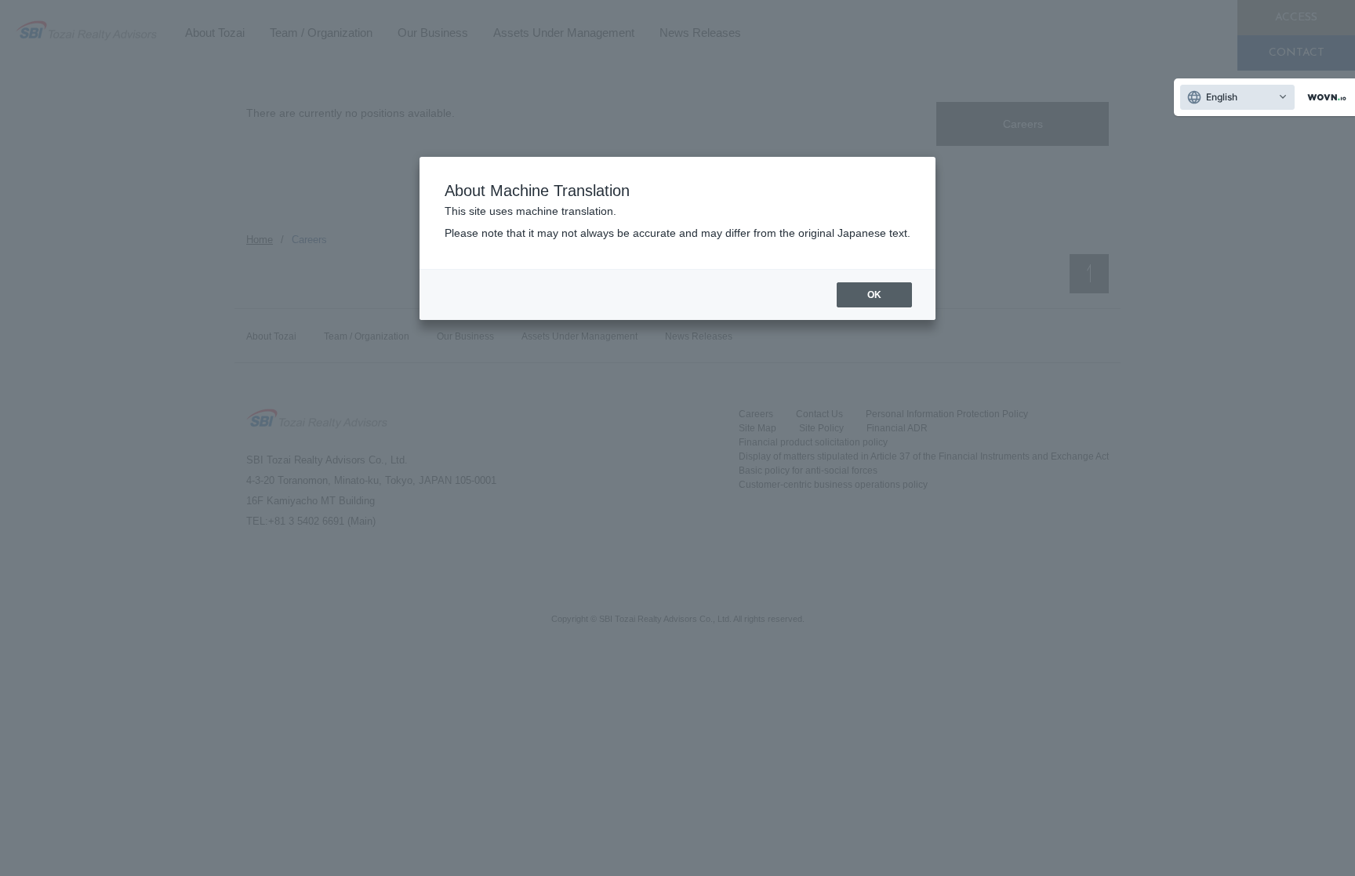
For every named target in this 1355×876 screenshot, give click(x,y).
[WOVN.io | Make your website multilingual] (1324, 97)
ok (874, 294)
